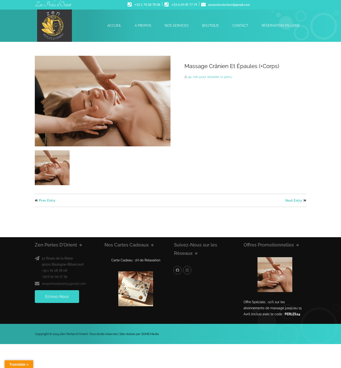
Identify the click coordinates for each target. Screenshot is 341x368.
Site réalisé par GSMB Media (139, 334)
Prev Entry (47, 200)
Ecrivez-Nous (57, 296)
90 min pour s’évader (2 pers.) (210, 77)
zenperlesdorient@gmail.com (64, 284)
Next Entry (293, 200)
